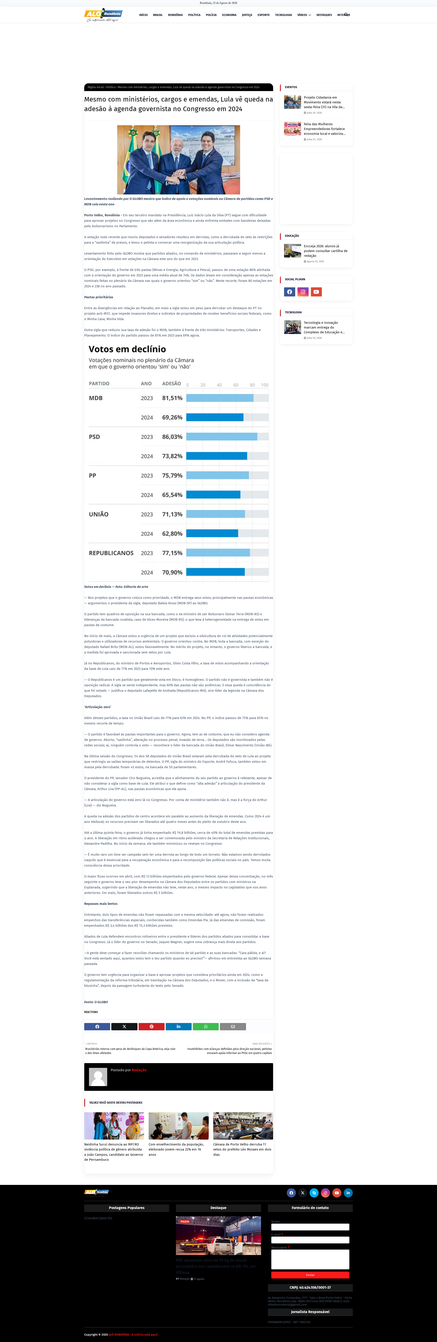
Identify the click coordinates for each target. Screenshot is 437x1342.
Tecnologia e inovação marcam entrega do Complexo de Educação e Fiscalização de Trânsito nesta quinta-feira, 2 (323, 328)
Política (111, 87)
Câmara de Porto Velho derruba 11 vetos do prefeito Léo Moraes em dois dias (242, 1149)
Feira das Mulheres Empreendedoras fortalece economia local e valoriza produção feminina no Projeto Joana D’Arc (324, 129)
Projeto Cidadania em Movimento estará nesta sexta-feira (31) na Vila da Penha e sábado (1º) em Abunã (323, 102)
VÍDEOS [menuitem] (302, 15)
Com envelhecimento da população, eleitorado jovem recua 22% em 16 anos (176, 1149)
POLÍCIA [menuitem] (211, 15)
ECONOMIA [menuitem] (229, 15)
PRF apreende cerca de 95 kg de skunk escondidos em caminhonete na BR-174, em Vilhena (216, 1266)
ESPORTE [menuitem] (264, 15)
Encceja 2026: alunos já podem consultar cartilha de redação (326, 251)
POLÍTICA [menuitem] (194, 15)
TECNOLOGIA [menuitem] (283, 15)
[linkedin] (348, 1192)
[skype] (314, 1192)
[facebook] (289, 291)
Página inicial (96, 87)
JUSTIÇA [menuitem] (247, 15)
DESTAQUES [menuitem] (324, 15)
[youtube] (316, 291)
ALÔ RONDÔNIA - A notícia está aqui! (133, 1334)
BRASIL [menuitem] (158, 15)
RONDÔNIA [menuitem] (175, 15)
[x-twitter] (302, 1192)
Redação (138, 1070)
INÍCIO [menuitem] (143, 15)
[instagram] (303, 291)
